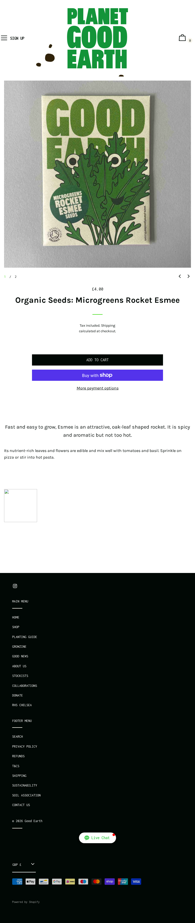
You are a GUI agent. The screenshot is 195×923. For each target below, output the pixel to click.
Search (17, 736)
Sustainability (24, 785)
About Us (19, 666)
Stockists (20, 676)
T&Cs (15, 766)
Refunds (18, 756)
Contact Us (21, 805)
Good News (20, 656)
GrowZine (19, 646)
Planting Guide (24, 637)
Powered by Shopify (26, 901)
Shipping (108, 325)
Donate (17, 695)
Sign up (17, 38)
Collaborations (24, 686)
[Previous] (179, 276)
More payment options (98, 388)
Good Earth (33, 821)
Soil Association (26, 795)
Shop (15, 627)
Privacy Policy (24, 746)
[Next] (188, 276)
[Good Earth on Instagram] (15, 586)
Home (15, 617)
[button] (97, 838)
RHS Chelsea (22, 705)
